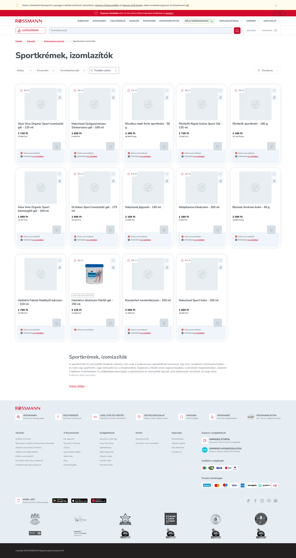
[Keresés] (237, 30)
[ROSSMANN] (27, 408)
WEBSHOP (83, 20)
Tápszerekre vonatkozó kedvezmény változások (34, 443)
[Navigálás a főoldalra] (28, 21)
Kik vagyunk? (69, 439)
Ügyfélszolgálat (178, 443)
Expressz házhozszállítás (107, 5)
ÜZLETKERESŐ (117, 20)
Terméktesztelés (106, 465)
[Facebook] (255, 501)
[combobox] (140, 30)
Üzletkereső (177, 452)
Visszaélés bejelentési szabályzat (29, 460)
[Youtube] (269, 501)
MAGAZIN (134, 20)
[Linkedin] (276, 500)
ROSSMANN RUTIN (169, 20)
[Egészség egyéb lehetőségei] (37, 41)
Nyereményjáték (70, 465)
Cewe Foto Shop (106, 443)
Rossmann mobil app (108, 439)
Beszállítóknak (178, 447)
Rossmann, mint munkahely (147, 443)
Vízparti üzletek (106, 456)
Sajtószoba (68, 456)
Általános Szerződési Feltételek (28, 447)
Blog (66, 460)
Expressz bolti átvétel (132, 5)
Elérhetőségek (177, 439)
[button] (231, 21)
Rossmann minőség (72, 443)
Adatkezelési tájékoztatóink (26, 452)
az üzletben (38, 156)
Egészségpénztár (107, 452)
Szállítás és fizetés (23, 439)
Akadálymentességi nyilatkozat (28, 465)
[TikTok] (248, 501)
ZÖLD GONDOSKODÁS (197, 20)
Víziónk (67, 447)
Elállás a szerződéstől (24, 456)
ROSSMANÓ (149, 20)
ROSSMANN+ (99, 20)
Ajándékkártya (105, 447)
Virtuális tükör (105, 460)
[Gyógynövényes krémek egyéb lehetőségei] (67, 41)
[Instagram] (262, 501)
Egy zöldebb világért (72, 452)
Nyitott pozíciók (142, 439)
